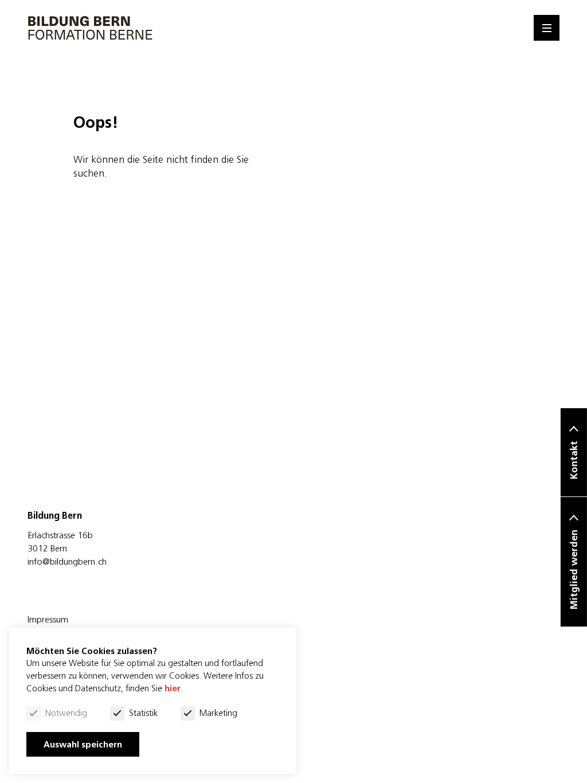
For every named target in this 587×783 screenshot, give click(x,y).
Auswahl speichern (83, 744)
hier (173, 688)
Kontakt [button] (574, 460)
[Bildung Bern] (91, 27)
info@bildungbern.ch (67, 561)
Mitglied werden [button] (574, 569)
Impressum (48, 619)
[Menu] (546, 28)
